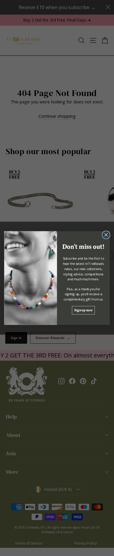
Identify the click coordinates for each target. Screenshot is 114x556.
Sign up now (83, 310)
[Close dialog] (106, 235)
